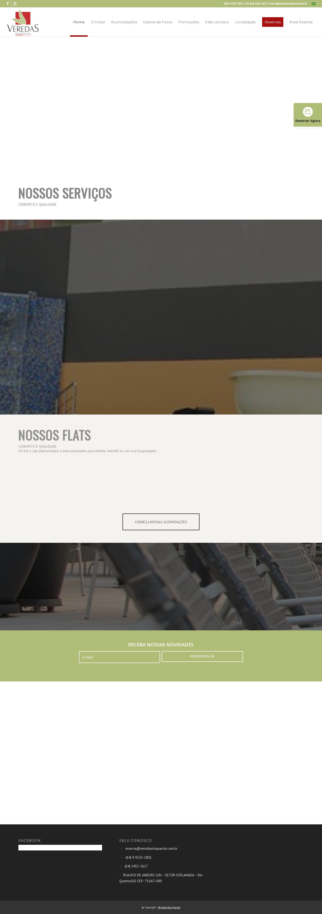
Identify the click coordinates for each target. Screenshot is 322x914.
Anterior (172, 116)
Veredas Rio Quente (169, 907)
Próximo (293, 116)
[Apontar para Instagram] (14, 3)
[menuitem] (313, 3)
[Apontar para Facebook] (7, 3)
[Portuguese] (314, 4)
